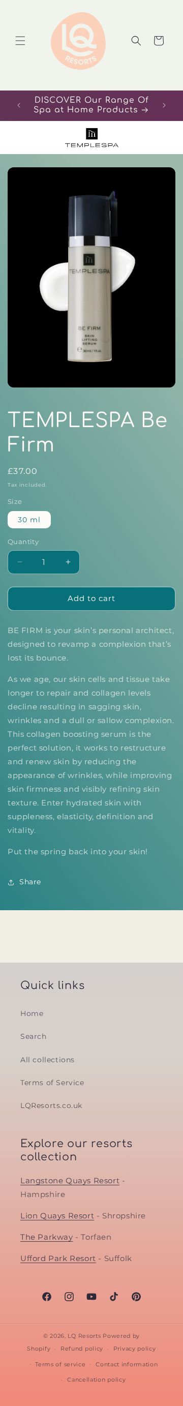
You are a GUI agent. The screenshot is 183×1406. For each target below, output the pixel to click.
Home (31, 1013)
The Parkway (46, 1237)
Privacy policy (134, 1348)
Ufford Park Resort (58, 1258)
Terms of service (60, 1364)
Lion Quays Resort (57, 1215)
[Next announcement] (164, 105)
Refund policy (81, 1348)
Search (33, 1036)
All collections (47, 1059)
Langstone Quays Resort (69, 1180)
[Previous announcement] (19, 105)
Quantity (23, 541)
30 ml (29, 519)
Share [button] (30, 881)
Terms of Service (52, 1082)
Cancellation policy (96, 1379)
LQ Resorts (84, 1335)
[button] (20, 40)
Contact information (127, 1364)
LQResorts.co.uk (51, 1105)
